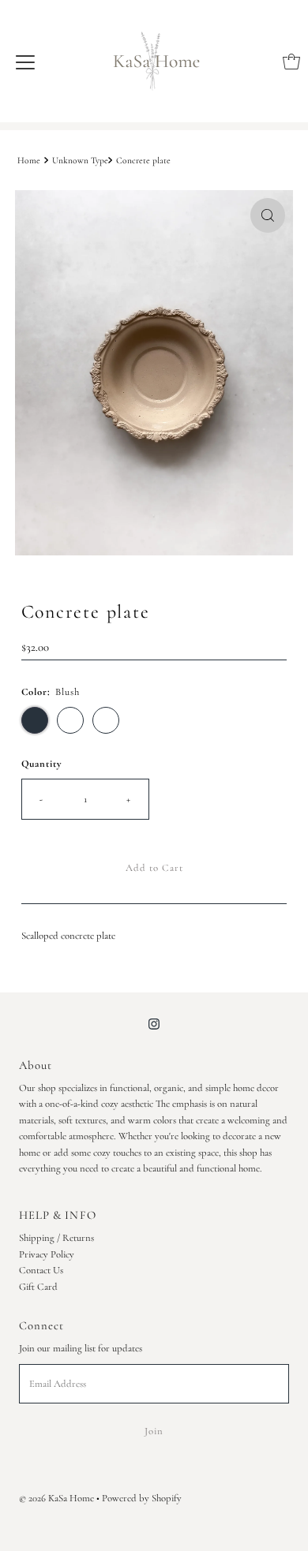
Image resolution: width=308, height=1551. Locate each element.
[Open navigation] (25, 61)
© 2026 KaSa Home (56, 1498)
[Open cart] (291, 61)
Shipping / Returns (56, 1237)
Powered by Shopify (142, 1498)
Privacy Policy (46, 1254)
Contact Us (41, 1270)
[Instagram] (154, 1024)
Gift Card (38, 1286)
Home (28, 160)
